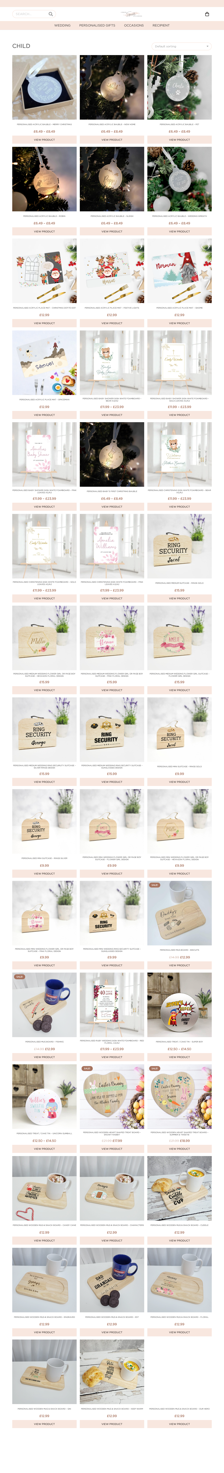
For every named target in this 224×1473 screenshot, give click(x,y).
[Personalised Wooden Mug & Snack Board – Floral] (179, 1250)
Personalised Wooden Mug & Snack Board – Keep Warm (112, 1409)
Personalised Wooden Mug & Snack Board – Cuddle (179, 1225)
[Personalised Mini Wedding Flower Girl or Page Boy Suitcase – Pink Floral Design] (44, 883)
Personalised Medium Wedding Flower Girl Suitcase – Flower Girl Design (179, 675)
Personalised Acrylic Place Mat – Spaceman (44, 400)
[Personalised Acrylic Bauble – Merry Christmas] (44, 57)
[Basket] (207, 14)
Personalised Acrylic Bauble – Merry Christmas (44, 124)
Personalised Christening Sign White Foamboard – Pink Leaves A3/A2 (112, 583)
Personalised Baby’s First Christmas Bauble (112, 491)
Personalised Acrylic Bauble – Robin (44, 216)
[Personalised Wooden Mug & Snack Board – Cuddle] (179, 1158)
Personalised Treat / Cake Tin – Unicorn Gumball (44, 1133)
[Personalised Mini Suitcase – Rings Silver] (44, 791)
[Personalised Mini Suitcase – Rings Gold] (179, 699)
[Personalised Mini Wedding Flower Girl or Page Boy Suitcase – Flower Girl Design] (112, 791)
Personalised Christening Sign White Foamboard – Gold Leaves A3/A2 (44, 583)
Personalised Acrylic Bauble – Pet (179, 124)
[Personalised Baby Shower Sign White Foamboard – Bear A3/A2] (112, 332)
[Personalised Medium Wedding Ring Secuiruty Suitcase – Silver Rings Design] (44, 699)
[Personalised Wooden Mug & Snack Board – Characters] (112, 1158)
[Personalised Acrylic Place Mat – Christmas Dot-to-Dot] (44, 241)
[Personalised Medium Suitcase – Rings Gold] (179, 516)
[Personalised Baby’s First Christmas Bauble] (112, 424)
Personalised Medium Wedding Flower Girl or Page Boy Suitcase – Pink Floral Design (112, 675)
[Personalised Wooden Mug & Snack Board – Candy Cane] (44, 1158)
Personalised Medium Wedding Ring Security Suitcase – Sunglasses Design (112, 766)
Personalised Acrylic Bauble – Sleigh (112, 216)
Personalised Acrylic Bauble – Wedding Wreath (179, 216)
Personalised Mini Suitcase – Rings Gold (179, 766)
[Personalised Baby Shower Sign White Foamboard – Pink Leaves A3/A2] (44, 424)
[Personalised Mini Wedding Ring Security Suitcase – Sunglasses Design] (112, 883)
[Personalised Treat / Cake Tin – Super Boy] (179, 975)
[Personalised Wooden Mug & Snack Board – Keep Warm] (112, 1342)
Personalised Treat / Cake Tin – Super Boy (179, 1042)
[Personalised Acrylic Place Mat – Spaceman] (44, 332)
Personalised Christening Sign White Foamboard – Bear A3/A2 (179, 491)
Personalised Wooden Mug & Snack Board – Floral (179, 1317)
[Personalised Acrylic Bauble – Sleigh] (112, 149)
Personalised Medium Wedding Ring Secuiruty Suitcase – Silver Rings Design (44, 766)
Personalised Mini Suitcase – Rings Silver (44, 858)
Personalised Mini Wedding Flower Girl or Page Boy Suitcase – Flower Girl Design (112, 858)
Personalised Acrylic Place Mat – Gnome (179, 308)
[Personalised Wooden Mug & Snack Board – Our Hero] (179, 1342)
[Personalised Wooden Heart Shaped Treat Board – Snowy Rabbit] (112, 1066)
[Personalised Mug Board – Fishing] (44, 975)
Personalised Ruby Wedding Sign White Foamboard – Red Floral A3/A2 (112, 1042)
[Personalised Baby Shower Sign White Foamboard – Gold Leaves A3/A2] (179, 332)
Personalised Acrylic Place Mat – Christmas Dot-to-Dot (44, 308)
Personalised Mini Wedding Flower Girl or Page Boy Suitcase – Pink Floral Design (44, 950)
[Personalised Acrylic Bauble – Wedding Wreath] (179, 149)
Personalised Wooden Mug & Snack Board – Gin (44, 1409)
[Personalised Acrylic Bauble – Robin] (44, 149)
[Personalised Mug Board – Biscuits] (179, 883)
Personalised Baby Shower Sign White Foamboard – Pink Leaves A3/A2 (44, 491)
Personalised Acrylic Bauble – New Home (112, 124)
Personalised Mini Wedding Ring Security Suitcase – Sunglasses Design (112, 950)
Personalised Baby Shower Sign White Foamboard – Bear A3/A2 (112, 399)
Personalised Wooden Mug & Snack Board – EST (112, 1317)
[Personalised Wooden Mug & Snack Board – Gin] (44, 1342)
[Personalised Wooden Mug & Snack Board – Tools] (179, 1433)
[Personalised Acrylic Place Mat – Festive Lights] (112, 241)
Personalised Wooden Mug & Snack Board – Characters (112, 1225)
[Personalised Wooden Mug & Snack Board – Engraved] (44, 1250)
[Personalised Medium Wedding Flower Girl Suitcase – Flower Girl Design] (179, 608)
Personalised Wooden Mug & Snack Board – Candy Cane (44, 1225)
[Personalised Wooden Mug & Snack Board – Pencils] (44, 1433)
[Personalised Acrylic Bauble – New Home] (112, 57)
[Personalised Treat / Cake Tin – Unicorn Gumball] (44, 1066)
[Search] (51, 14)
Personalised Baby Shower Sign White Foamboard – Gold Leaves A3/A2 (179, 399)
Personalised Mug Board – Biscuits (179, 950)
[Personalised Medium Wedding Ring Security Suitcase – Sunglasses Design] (112, 699)
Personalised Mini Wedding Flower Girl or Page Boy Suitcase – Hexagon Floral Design (179, 858)
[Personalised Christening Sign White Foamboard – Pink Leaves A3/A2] (112, 516)
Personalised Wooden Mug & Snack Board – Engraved (44, 1317)
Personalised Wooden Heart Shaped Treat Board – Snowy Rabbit (112, 1133)
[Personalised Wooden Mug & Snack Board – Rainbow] (112, 1433)
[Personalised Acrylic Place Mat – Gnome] (179, 241)
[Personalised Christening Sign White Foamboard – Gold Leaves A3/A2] (44, 516)
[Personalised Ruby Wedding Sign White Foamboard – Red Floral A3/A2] (112, 975)
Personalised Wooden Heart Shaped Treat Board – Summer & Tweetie (179, 1133)
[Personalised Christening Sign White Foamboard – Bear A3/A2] (179, 424)
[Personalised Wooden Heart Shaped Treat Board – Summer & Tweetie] (179, 1066)
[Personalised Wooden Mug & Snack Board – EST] (112, 1250)
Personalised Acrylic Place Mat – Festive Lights (112, 308)
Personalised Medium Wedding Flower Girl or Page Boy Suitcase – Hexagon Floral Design (44, 675)
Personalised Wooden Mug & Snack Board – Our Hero (179, 1409)
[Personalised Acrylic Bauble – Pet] (179, 57)
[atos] (131, 14)
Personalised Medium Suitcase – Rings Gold (179, 583)
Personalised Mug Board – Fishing (44, 1042)
